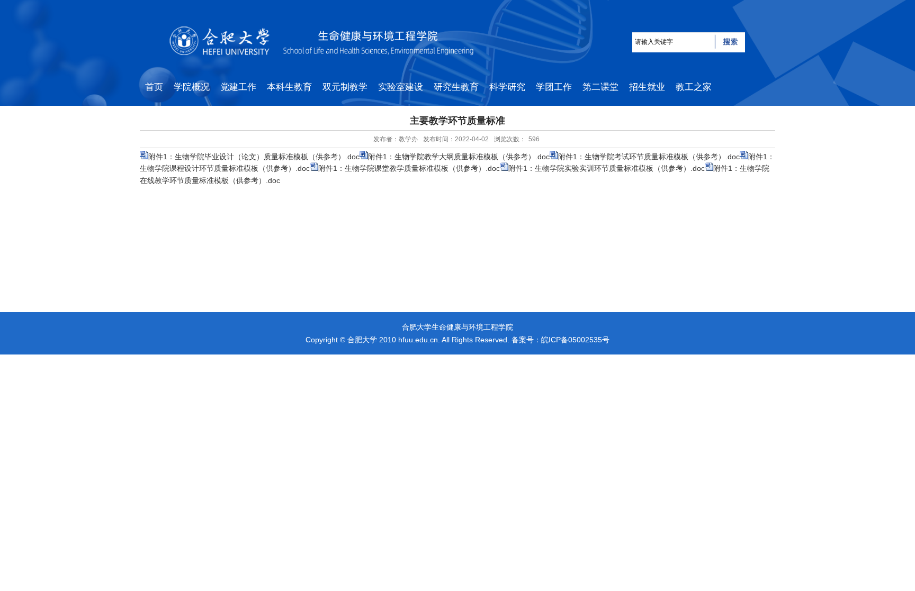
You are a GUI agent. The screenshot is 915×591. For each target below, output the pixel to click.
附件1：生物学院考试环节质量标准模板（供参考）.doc (649, 156)
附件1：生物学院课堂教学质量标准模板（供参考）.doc (409, 168)
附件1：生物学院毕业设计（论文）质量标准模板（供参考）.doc (254, 156)
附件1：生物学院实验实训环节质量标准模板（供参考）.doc (606, 168)
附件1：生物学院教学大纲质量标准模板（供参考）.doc (459, 156)
